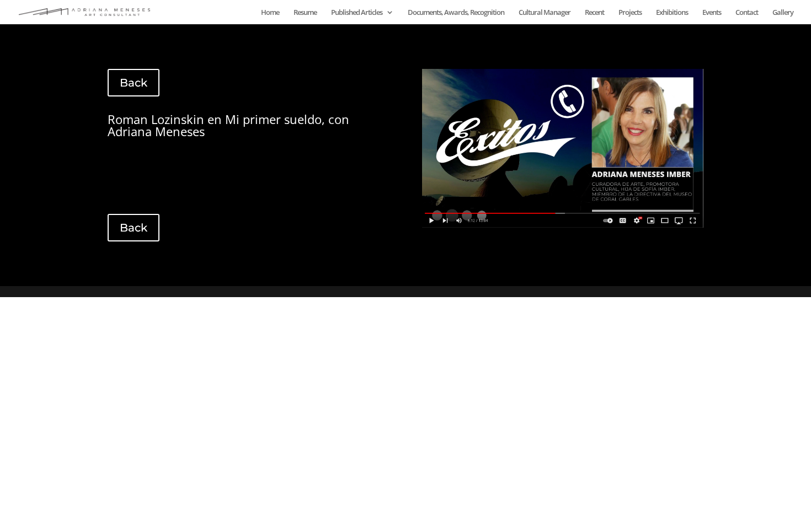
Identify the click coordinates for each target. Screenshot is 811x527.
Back (133, 82)
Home (270, 12)
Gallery (782, 12)
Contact (746, 12)
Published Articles (356, 12)
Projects (630, 12)
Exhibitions (672, 12)
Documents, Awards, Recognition (456, 12)
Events (711, 12)
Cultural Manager (544, 12)
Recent (594, 12)
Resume (305, 12)
